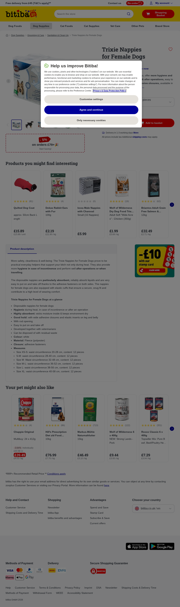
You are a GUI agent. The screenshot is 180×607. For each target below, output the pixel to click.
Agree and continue (91, 109)
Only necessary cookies (91, 120)
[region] (91, 94)
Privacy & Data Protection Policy (109, 91)
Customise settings (91, 99)
